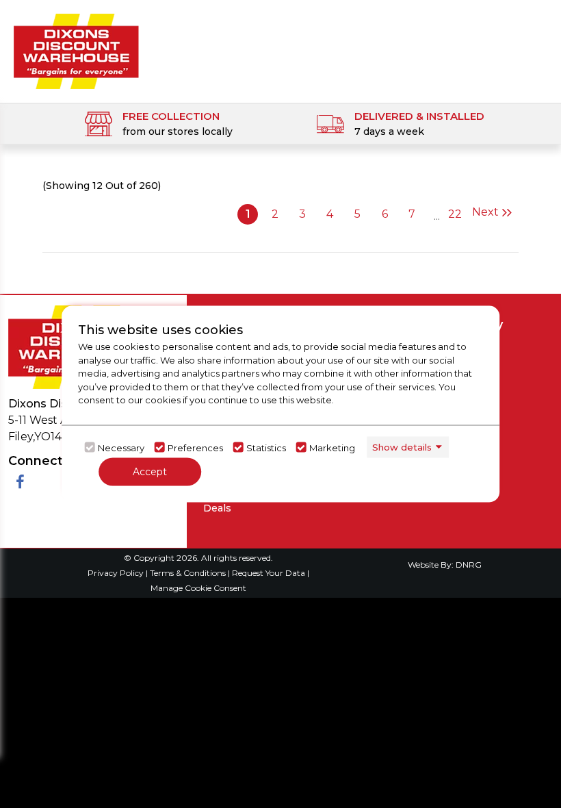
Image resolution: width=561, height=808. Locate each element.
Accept (150, 472)
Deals (217, 508)
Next (485, 211)
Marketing (332, 447)
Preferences (195, 447)
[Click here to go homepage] (76, 46)
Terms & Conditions (189, 573)
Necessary (121, 447)
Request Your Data (268, 573)
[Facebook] (20, 482)
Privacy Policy (117, 573)
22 (455, 213)
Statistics (266, 447)
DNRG (469, 564)
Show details (402, 446)
